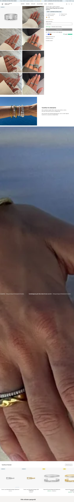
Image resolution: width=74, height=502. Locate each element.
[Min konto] (66, 4)
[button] (22, 4)
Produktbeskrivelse (50, 36)
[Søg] (69, 4)
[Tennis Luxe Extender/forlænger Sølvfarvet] (10, 478)
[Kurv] (71, 4)
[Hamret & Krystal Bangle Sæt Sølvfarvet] (51, 478)
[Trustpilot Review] (65, 34)
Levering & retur (49, 38)
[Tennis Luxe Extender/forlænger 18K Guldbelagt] (31, 478)
